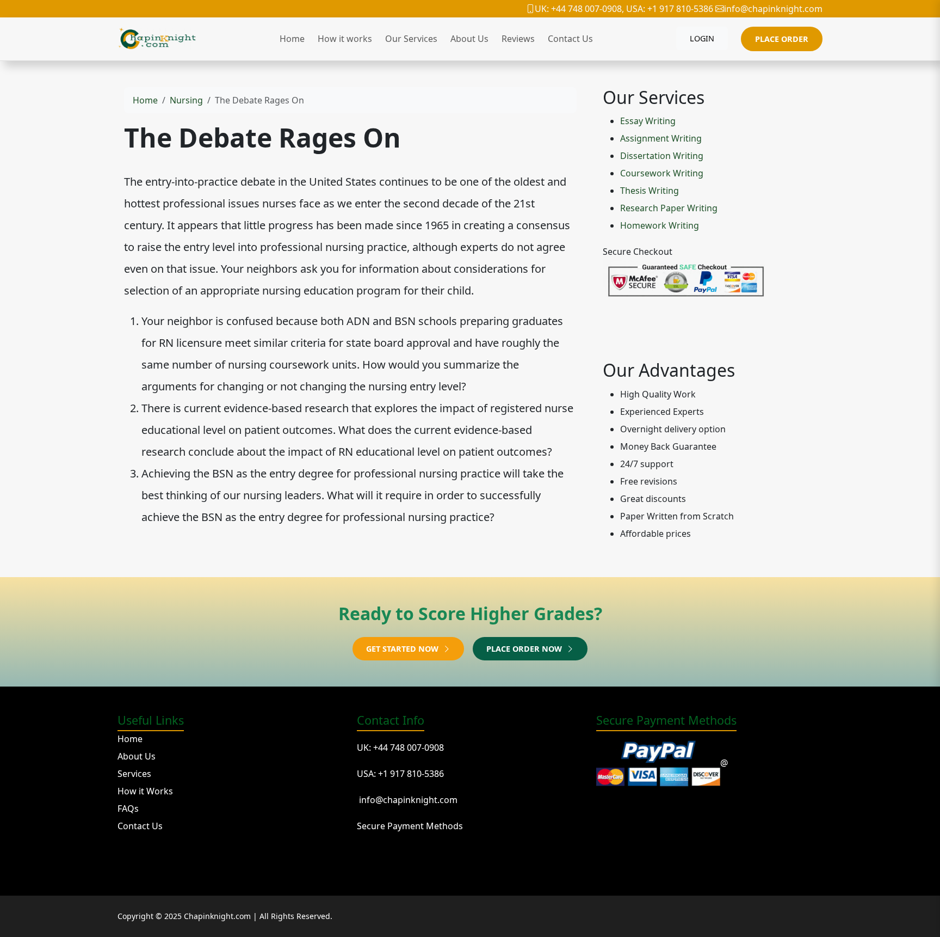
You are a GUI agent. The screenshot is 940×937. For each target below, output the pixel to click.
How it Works (145, 791)
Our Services (411, 39)
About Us (469, 39)
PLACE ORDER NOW (525, 649)
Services (134, 774)
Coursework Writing (661, 173)
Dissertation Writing (661, 156)
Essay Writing (648, 121)
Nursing (186, 100)
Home (292, 39)
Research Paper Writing (669, 208)
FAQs (128, 808)
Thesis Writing (649, 191)
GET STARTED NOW (403, 649)
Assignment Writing (661, 138)
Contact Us (570, 39)
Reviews (518, 39)
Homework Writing (659, 225)
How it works (345, 39)
